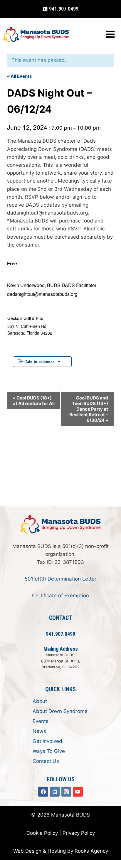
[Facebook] (43, 792)
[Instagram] (66, 792)
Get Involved (47, 741)
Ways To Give (49, 751)
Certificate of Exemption (60, 595)
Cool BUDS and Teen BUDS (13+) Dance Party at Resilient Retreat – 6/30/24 (88, 409)
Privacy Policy (79, 833)
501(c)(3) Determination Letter (60, 579)
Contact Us (46, 761)
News (39, 731)
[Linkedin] (55, 792)
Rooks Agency (91, 851)
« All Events (19, 76)
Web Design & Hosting (39, 851)
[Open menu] (110, 34)
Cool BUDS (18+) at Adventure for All (34, 400)
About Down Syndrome (60, 711)
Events (40, 721)
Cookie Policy (42, 833)
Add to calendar (39, 361)
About (40, 701)
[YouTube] (78, 792)
